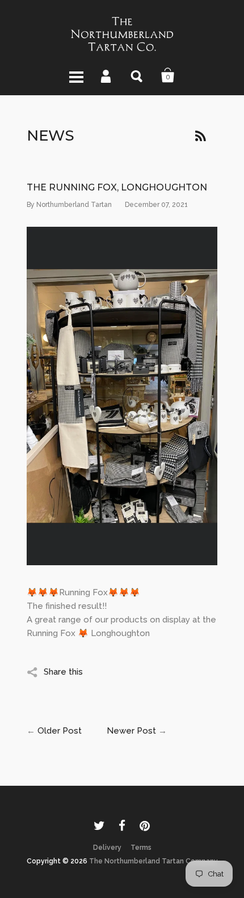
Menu (76, 75)
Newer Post (131, 731)
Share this (63, 672)
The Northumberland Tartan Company (153, 861)
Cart (168, 75)
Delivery (107, 848)
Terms (141, 848)
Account (106, 75)
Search (137, 75)
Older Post (59, 731)
